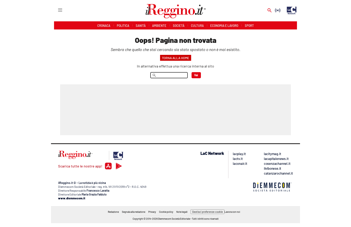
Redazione (113, 211)
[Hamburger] (56, 10)
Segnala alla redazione (133, 211)
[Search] (270, 10)
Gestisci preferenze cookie (207, 211)
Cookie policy (166, 211)
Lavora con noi (232, 211)
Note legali (181, 211)
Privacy (152, 211)
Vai (196, 75)
